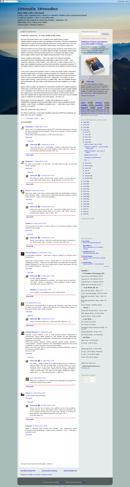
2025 (85, 211)
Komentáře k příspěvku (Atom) (43, 474)
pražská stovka (103, 113)
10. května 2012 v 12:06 (47, 405)
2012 (85, 130)
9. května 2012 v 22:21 (37, 190)
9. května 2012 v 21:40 (40, 161)
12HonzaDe (33, 144)
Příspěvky (86, 378)
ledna (87, 132)
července (88, 165)
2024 (85, 209)
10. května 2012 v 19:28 (40, 426)
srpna (87, 168)
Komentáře (87, 381)
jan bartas (86, 241)
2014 (85, 184)
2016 (85, 189)
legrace (84, 108)
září (86, 170)
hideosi (27, 393)
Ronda (94, 113)
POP (89, 113)
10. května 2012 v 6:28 (44, 252)
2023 (85, 206)
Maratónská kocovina (90, 155)
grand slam (102, 111)
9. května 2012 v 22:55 (39, 223)
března (87, 137)
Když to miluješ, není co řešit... (93, 144)
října (86, 173)
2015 (85, 186)
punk (100, 108)
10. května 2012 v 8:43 (34, 303)
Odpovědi (30, 141)
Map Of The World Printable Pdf (92, 242)
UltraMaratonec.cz (89, 251)
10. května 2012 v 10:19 (38, 393)
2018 (85, 194)
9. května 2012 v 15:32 (40, 127)
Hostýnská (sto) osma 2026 (90, 253)
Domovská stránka (49, 471)
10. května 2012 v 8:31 (47, 206)
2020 (85, 199)
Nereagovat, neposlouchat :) (93, 157)
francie (83, 115)
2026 (85, 214)
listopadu (88, 175)
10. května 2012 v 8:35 (47, 237)
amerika (93, 110)
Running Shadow (31, 252)
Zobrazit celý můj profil (88, 95)
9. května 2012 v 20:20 (47, 144)
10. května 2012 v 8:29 (47, 175)
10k (95, 115)
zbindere (62, 482)
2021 (85, 201)
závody (98, 103)
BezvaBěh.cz (87, 245)
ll (25, 303)
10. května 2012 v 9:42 (47, 319)
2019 (85, 196)
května (87, 142)
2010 (85, 125)
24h (82, 113)
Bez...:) (86, 160)
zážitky (84, 105)
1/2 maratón (89, 115)
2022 (85, 204)
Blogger (84, 482)
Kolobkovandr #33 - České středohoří (93, 264)
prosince (87, 178)
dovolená (84, 111)
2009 (85, 122)
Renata (27, 190)
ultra (83, 103)
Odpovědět (28, 137)
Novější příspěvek (28, 471)
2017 (85, 191)
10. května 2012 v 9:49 (47, 360)
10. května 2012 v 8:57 (45, 332)
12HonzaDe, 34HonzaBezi (37, 9)
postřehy (99, 105)
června (87, 163)
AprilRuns (28, 223)
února (87, 134)
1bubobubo (29, 127)
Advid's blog (87, 262)
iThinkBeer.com (85, 368)
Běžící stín (102, 110)
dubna (87, 139)
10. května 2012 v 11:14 (39, 378)
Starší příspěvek (70, 471)
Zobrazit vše (106, 266)
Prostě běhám (87, 256)
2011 (85, 127)
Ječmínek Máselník (31, 332)
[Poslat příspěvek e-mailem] (42, 118)
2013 (85, 181)
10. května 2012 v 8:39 (47, 276)
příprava (84, 110)
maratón (92, 111)
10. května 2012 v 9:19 (44, 289)
